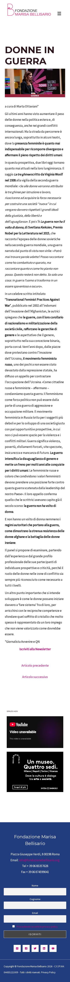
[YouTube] (53, 948)
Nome (35, 885)
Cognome (35, 899)
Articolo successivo (35, 677)
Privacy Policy (48, 972)
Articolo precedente (35, 665)
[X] (35, 948)
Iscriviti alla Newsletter (35, 649)
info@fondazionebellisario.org (39, 860)
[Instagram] (17, 948)
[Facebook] (26, 948)
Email (35, 913)
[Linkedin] (44, 948)
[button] (59, 13)
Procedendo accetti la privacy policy (37, 926)
